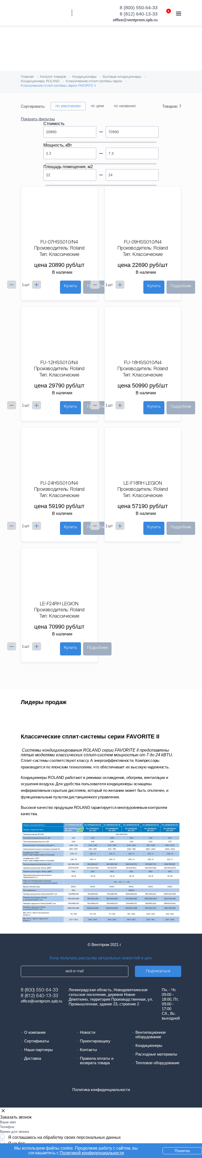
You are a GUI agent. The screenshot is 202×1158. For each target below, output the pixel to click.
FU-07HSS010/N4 (59, 242)
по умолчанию (68, 106)
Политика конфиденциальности (101, 1089)
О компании (35, 1032)
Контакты (88, 1049)
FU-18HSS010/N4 (142, 363)
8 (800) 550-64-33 (139, 7)
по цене (97, 106)
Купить (70, 286)
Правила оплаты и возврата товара (96, 1060)
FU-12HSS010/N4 (59, 363)
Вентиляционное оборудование (150, 1034)
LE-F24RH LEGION (59, 604)
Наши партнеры (38, 1049)
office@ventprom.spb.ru (135, 20)
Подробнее (180, 286)
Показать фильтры (38, 119)
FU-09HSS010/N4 (142, 242)
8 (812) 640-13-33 (139, 14)
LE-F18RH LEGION (143, 483)
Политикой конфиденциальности (92, 1153)
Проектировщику (95, 1041)
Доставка (32, 1058)
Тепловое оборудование (157, 1063)
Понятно (182, 1151)
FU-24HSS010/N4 (59, 483)
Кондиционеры (148, 1045)
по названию (125, 106)
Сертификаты (36, 1041)
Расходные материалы (156, 1054)
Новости (87, 1032)
